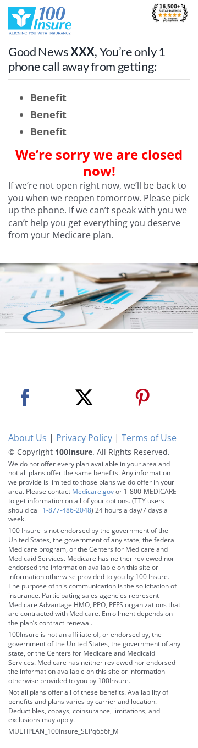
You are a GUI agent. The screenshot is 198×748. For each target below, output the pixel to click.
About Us (27, 438)
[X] (84, 398)
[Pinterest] (142, 398)
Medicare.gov (93, 491)
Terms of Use (149, 438)
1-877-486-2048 (66, 510)
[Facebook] (25, 398)
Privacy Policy (84, 438)
